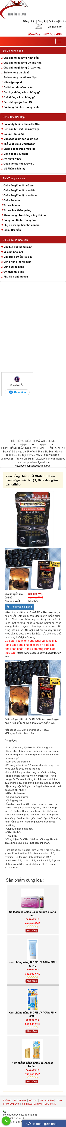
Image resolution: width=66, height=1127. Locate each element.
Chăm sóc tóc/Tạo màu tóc (20, 148)
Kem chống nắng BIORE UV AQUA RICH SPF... (32, 963)
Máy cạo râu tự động (16, 153)
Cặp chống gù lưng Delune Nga (23, 62)
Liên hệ (33, 1100)
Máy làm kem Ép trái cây (18, 256)
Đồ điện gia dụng (14, 271)
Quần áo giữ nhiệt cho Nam (20, 195)
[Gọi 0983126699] (6, 1120)
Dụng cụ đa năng (14, 266)
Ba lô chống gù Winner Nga (20, 77)
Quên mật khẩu (57, 21)
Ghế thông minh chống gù (19, 97)
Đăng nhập (29, 21)
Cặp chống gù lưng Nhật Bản (21, 57)
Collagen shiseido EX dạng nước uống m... (32, 913)
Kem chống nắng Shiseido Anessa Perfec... (32, 1064)
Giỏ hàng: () (55, 26)
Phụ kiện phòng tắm (16, 276)
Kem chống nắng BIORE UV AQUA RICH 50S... (32, 1014)
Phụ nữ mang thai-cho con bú (22, 225)
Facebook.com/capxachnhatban (33, 465)
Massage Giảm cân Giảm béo (21, 139)
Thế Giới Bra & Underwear (19, 143)
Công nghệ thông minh (18, 261)
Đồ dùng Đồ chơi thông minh (21, 107)
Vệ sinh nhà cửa (13, 252)
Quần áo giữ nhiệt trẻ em (18, 185)
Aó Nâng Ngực (12, 158)
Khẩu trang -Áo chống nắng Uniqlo (25, 215)
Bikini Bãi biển (12, 230)
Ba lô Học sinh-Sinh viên (18, 87)
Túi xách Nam (12, 205)
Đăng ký (42, 21)
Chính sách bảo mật (32, 1103)
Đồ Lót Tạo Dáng (14, 134)
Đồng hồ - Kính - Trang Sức (20, 220)
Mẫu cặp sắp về (13, 82)
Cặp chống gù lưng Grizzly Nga (22, 67)
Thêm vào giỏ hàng (21, 606)
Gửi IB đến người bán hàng (41, 1124)
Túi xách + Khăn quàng (17, 210)
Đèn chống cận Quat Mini (19, 102)
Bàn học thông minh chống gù (22, 92)
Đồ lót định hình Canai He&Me (22, 124)
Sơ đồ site (50, 1103)
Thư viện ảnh (47, 1100)
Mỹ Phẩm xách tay (14, 168)
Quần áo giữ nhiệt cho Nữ (19, 190)
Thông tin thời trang (14, 1100)
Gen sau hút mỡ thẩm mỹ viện (22, 129)
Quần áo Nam (12, 200)
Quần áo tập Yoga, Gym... (19, 163)
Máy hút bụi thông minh (18, 247)
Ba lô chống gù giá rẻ (16, 72)
